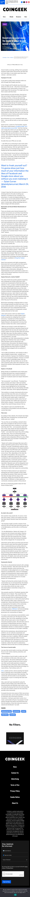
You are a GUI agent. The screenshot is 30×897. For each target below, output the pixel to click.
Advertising (15, 779)
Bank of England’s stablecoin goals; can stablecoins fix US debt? (12, 2)
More (25, 17)
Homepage (4, 57)
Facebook (23, 711)
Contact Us (15, 773)
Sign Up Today (6, 881)
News (4, 17)
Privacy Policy (15, 791)
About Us (15, 803)
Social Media (12, 714)
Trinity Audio (14, 64)
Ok (15, 894)
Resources (18, 17)
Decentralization (16, 711)
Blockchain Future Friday (6, 711)
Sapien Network (5, 714)
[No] (28, 892)
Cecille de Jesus (7, 47)
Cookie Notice (15, 797)
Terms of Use (15, 785)
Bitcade (11, 17)
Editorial (4, 24)
